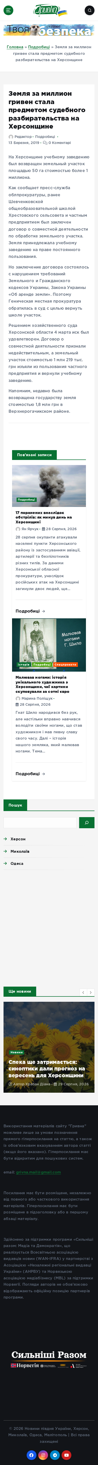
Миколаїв (20, 851)
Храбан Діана (37, 1084)
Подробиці (39, 47)
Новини (17, 1052)
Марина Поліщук (37, 698)
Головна (15, 47)
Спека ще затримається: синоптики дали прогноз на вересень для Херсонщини (47, 1068)
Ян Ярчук (30, 529)
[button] (83, 992)
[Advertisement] (49, 926)
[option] (49, 1047)
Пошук (15, 805)
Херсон (18, 839)
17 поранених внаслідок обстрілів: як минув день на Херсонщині (44, 517)
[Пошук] (86, 822)
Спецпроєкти (65, 664)
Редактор (23, 136)
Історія (24, 664)
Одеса (17, 863)
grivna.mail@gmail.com (38, 1172)
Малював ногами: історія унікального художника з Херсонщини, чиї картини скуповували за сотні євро (42, 684)
